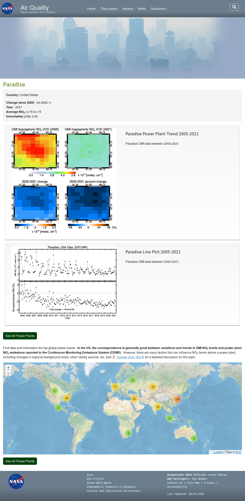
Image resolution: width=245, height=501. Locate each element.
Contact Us (175, 482)
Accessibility (177, 486)
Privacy (209, 482)
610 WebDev (199, 478)
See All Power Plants (20, 335)
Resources (158, 8)
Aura (90, 474)
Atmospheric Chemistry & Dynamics (111, 486)
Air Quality (34, 7)
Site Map (193, 482)
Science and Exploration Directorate (113, 490)
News (142, 8)
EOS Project (95, 478)
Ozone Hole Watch (99, 482)
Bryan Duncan (218, 474)
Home (91, 8)
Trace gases (108, 8)
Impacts (127, 8)
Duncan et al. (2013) (130, 357)
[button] (107, 399)
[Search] (234, 7)
